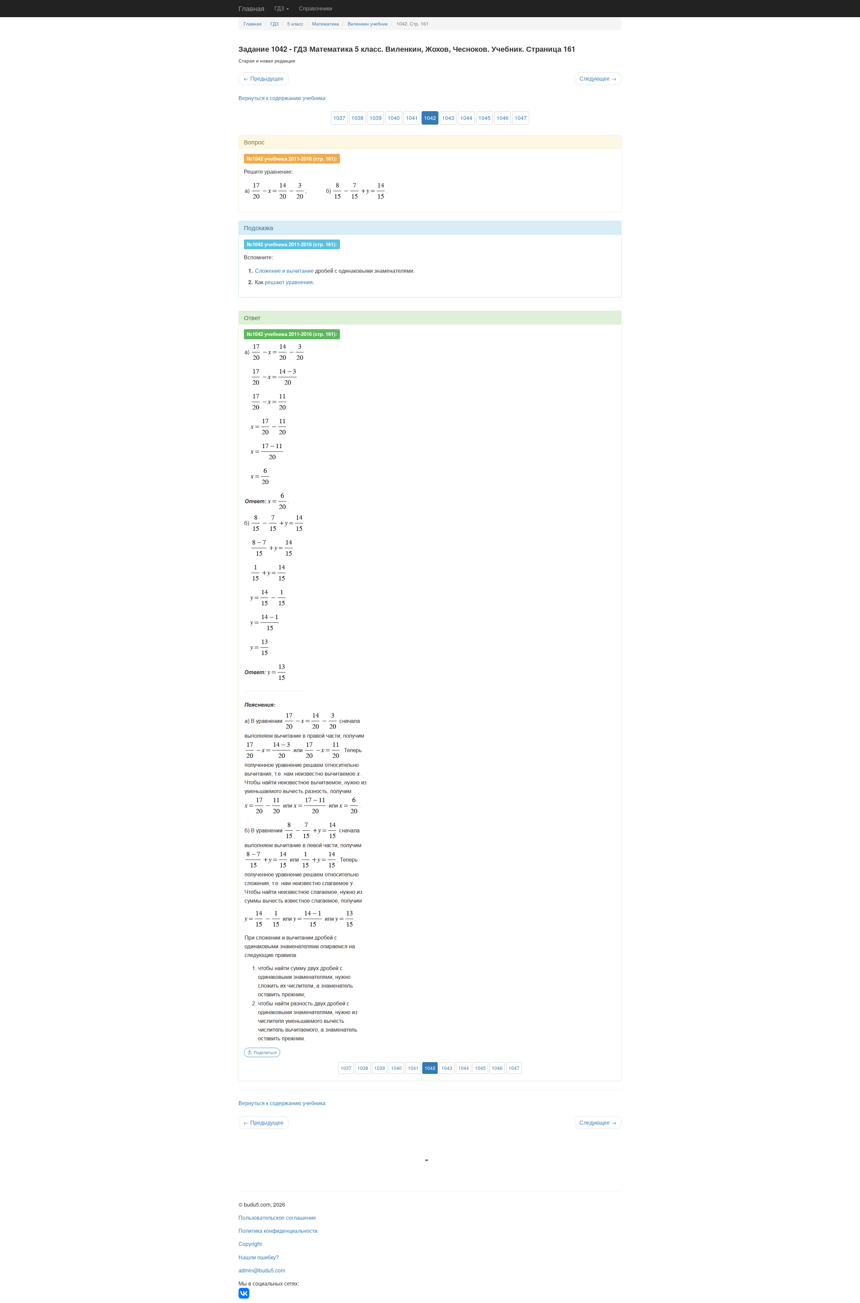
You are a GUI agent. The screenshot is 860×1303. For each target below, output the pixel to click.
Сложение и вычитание (284, 270)
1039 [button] (376, 118)
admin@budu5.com (262, 1270)
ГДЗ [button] (280, 8)
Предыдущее (264, 78)
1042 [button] (430, 118)
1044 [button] (466, 118)
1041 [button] (412, 118)
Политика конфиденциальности (278, 1230)
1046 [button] (503, 118)
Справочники (315, 8)
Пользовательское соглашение (277, 1217)
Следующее (597, 78)
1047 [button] (521, 118)
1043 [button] (448, 118)
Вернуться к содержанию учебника (282, 98)
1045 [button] (484, 118)
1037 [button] (339, 118)
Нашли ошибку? (259, 1257)
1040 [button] (394, 118)
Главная (251, 8)
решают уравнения (289, 282)
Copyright (250, 1244)
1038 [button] (357, 118)
